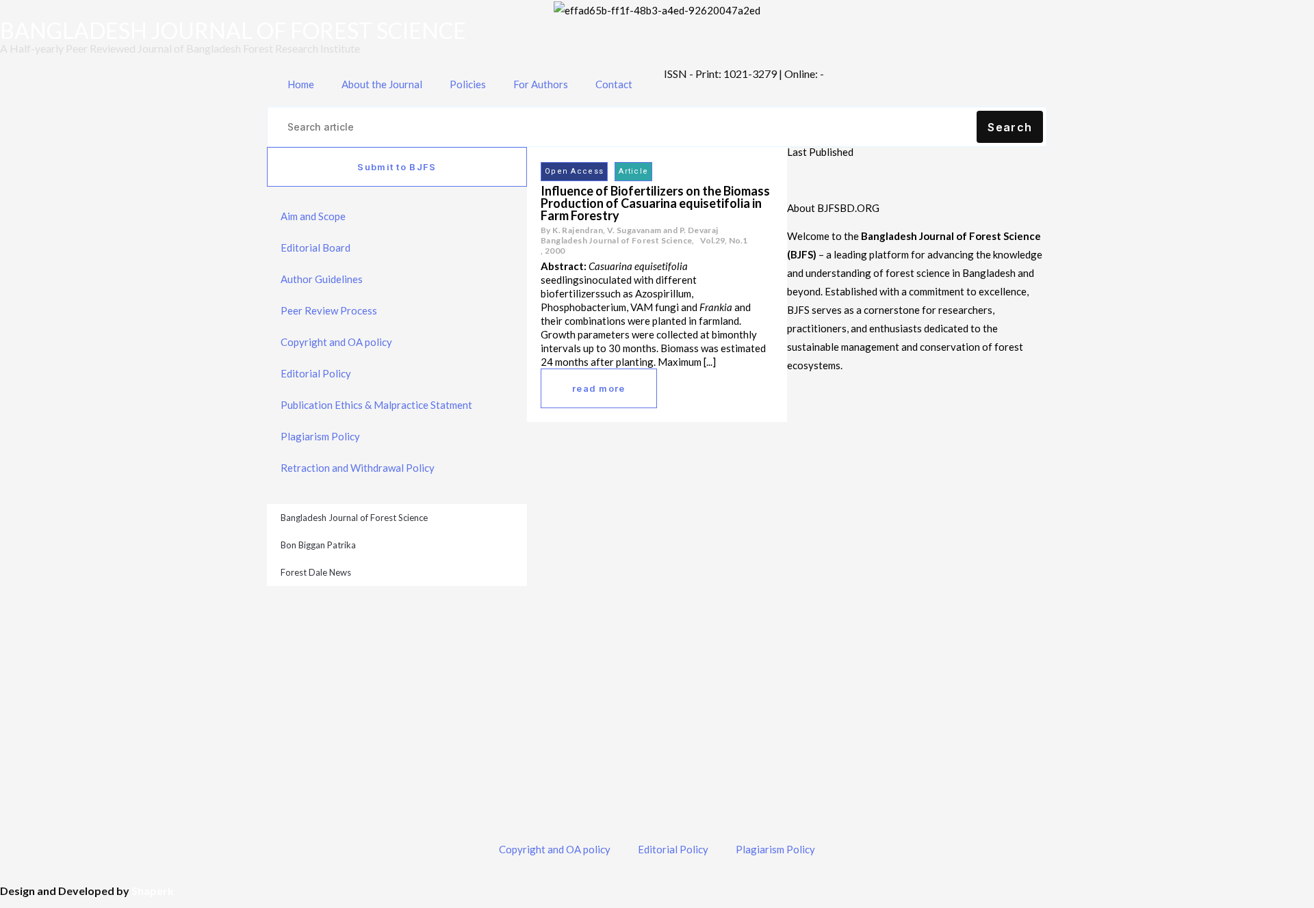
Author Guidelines (322, 279)
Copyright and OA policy (336, 342)
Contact (613, 84)
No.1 (738, 240)
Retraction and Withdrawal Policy (358, 468)
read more (599, 388)
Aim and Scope (313, 216)
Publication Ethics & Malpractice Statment (376, 405)
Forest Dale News (316, 572)
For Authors (540, 84)
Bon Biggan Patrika (318, 544)
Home (300, 84)
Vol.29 (712, 240)
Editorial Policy (316, 373)
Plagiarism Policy (320, 436)
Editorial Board (315, 247)
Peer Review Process (329, 310)
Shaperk (152, 890)
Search (1010, 127)
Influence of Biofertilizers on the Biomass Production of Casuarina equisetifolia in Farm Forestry (655, 203)
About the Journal (382, 84)
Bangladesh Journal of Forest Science (354, 517)
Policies (468, 84)
